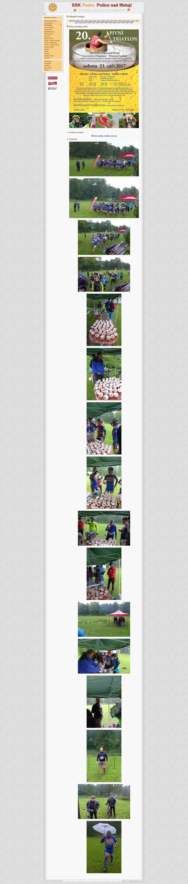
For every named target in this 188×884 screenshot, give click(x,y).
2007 (93, 22)
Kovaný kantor (48, 23)
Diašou (46, 51)
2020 (103, 21)
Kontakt (46, 70)
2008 (89, 22)
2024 (86, 21)
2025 (82, 21)
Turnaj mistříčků (49, 27)
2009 (84, 22)
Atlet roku (47, 36)
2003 (110, 22)
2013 (132, 21)
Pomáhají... (47, 65)
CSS (142, 881)
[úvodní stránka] (94, 7)
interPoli (131, 881)
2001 (118, 22)
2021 (99, 21)
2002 (114, 22)
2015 (124, 21)
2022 (94, 21)
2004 (106, 22)
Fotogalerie (47, 63)
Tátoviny (46, 53)
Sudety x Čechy (48, 55)
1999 (127, 22)
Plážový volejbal (49, 47)
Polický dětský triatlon (50, 20)
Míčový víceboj (48, 38)
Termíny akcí (48, 61)
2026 (77, 21)
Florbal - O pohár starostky (52, 40)
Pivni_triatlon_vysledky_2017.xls (105, 136)
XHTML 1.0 (137, 881)
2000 (123, 22)
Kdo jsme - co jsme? (50, 17)
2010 (80, 22)
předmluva (72, 21)
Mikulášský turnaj (49, 31)
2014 (128, 21)
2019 (107, 21)
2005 (101, 22)
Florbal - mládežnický (50, 42)
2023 (90, 21)
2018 (111, 21)
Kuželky (46, 49)
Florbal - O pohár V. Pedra (51, 44)
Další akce (47, 58)
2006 (97, 22)
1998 (131, 22)
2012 (137, 21)
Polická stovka (48, 34)
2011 (76, 22)
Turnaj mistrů (48, 29)
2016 (120, 21)
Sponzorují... (48, 67)
